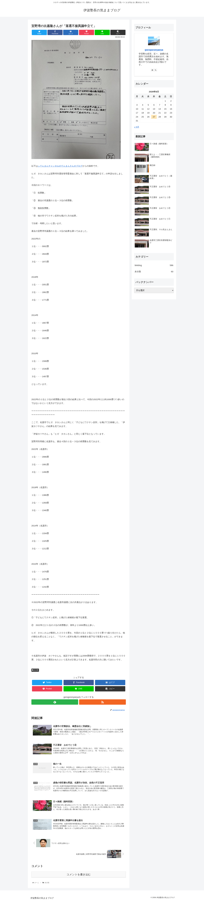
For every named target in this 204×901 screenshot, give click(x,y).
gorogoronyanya (154, 49)
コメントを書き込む (79, 874)
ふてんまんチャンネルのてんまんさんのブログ (60, 166)
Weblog (154, 265)
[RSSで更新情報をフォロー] (102, 702)
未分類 (36, 670)
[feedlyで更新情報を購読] (54, 702)
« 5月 (136, 127)
